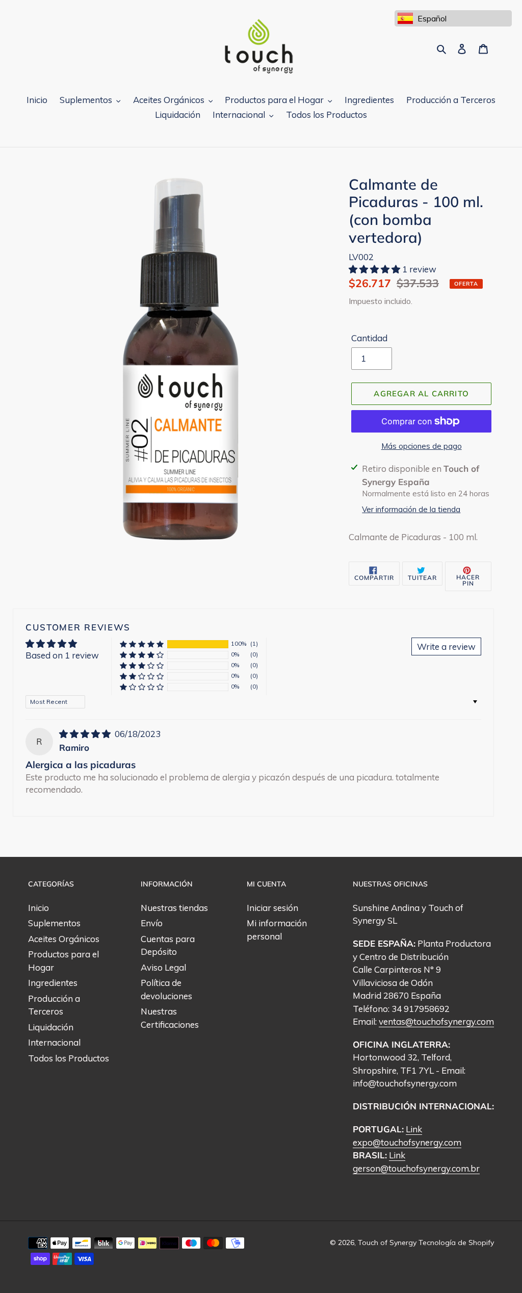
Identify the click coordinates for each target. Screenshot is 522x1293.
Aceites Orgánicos (63, 938)
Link (414, 1129)
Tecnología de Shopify (456, 1242)
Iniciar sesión (272, 907)
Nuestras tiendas (174, 907)
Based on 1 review (62, 655)
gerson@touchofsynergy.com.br (416, 1168)
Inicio (38, 907)
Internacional (54, 1042)
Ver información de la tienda (411, 509)
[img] (86, 733)
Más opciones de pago (421, 446)
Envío (152, 923)
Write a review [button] (446, 646)
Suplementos (54, 923)
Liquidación (50, 1027)
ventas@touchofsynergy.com (436, 1021)
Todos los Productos (68, 1058)
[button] (375, 269)
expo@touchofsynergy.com (407, 1142)
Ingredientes (52, 982)
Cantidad (369, 338)
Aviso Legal (163, 967)
